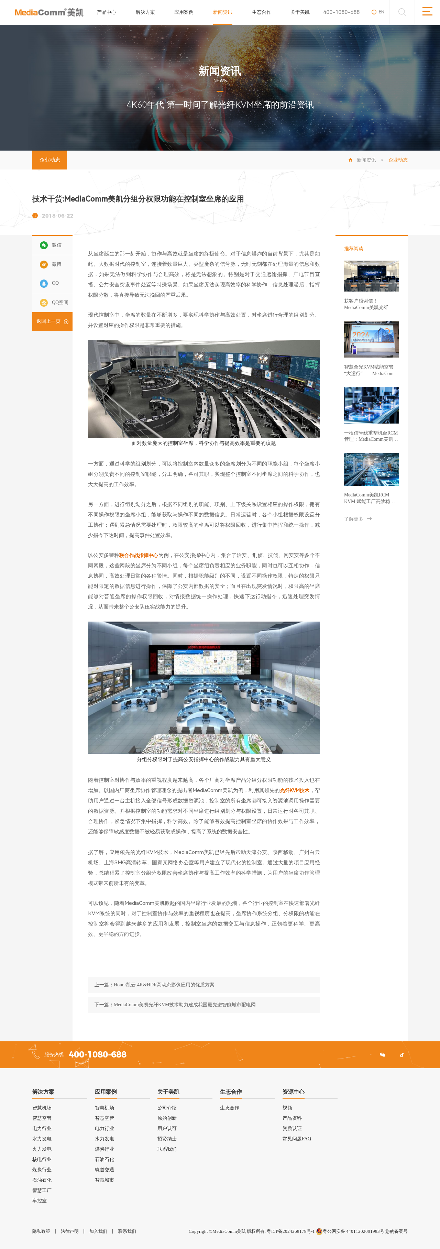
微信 (57, 245)
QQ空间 (60, 302)
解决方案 (145, 12)
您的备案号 (396, 1231)
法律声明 (70, 1231)
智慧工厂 (42, 1190)
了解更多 (353, 519)
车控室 (39, 1200)
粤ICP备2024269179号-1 (291, 1231)
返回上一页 (48, 321)
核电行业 (42, 1159)
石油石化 (42, 1180)
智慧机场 (42, 1107)
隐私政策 (41, 1231)
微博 (57, 264)
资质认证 (292, 1128)
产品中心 (106, 12)
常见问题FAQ (297, 1138)
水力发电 (42, 1138)
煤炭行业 (42, 1169)
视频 (287, 1107)
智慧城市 (104, 1180)
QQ (55, 283)
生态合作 (261, 12)
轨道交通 (104, 1169)
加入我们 (98, 1231)
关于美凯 (300, 12)
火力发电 (42, 1149)
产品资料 (292, 1118)
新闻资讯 (222, 12)
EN (381, 11)
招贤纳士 (167, 1138)
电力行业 (42, 1128)
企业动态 (50, 160)
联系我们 (167, 1149)
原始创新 (167, 1118)
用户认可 (167, 1128)
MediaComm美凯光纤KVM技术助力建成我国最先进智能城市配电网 (185, 1004)
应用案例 (184, 12)
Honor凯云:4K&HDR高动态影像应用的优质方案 (164, 984)
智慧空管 (42, 1118)
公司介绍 (167, 1107)
